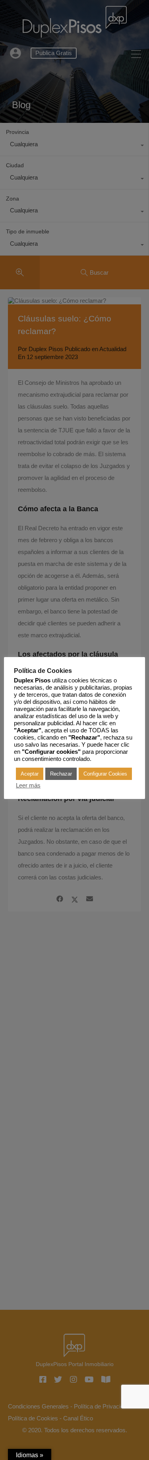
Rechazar (61, 774)
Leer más (28, 785)
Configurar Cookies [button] (105, 774)
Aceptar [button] (30, 774)
